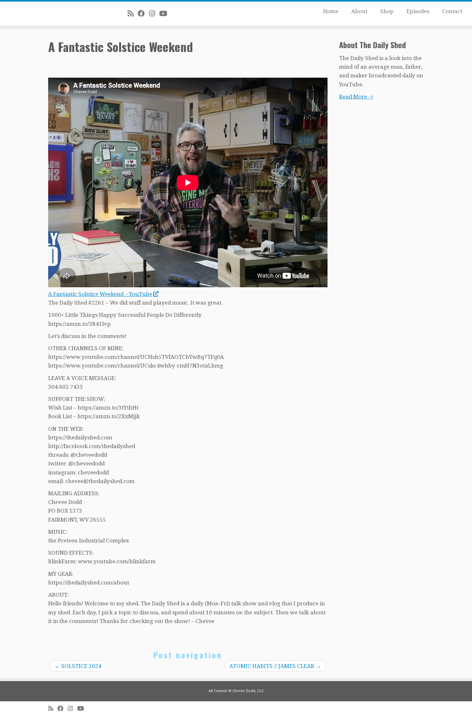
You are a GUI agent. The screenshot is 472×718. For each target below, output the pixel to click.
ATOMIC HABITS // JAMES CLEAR (275, 666)
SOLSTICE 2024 (78, 666)
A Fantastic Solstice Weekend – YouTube (100, 294)
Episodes (417, 11)
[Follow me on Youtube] (165, 13)
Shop (387, 11)
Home (330, 11)
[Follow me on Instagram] (154, 13)
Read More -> (356, 96)
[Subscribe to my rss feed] (132, 13)
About (359, 11)
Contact (452, 11)
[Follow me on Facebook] (143, 13)
